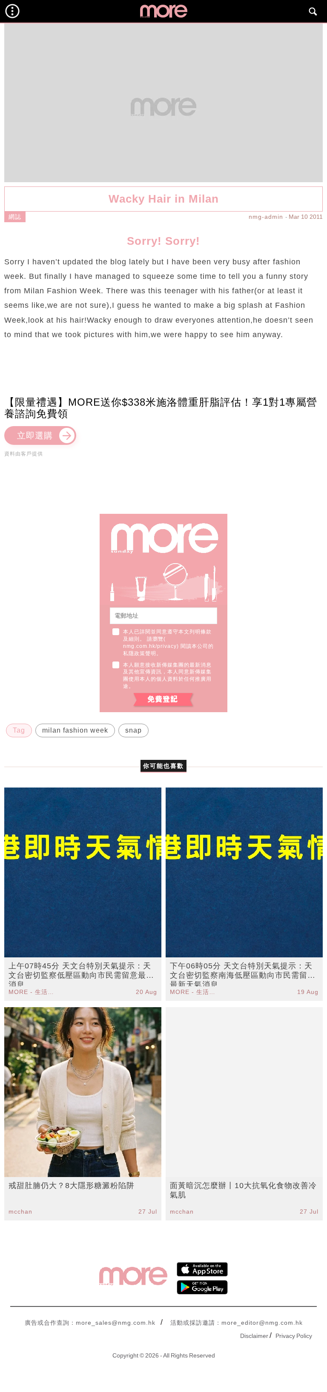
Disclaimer (254, 1335)
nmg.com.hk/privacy (150, 646)
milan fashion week (75, 730)
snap (133, 730)
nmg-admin (266, 216)
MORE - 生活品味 (32, 991)
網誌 (15, 217)
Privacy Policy (293, 1335)
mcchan (20, 1211)
